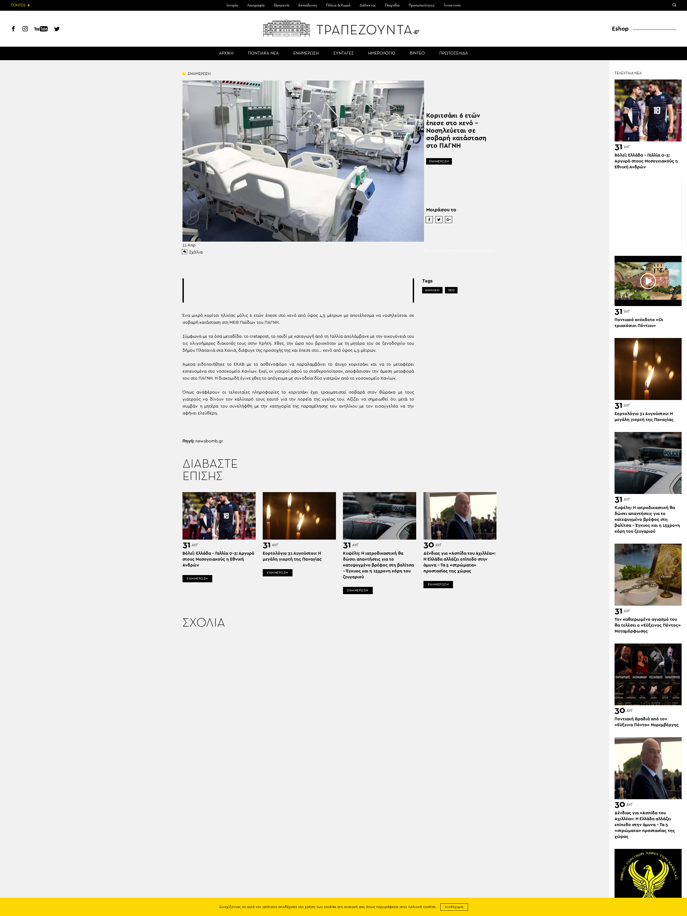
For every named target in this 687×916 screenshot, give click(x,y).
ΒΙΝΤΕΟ (417, 53)
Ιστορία (232, 5)
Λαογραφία (256, 5)
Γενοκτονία (452, 5)
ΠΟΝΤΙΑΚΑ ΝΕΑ (263, 53)
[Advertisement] (298, 290)
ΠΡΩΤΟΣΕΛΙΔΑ (453, 53)
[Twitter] (57, 29)
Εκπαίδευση (307, 5)
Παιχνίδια (392, 5)
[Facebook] (13, 29)
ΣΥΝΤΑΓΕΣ (343, 53)
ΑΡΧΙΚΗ (226, 53)
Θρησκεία (281, 5)
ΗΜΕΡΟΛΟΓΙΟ (381, 53)
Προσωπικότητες (422, 5)
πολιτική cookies (422, 907)
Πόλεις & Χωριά (338, 5)
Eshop (620, 29)
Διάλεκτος (368, 5)
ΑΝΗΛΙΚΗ (432, 290)
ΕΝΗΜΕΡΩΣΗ (306, 53)
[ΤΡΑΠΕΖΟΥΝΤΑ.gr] (343, 28)
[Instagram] (25, 29)
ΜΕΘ (451, 290)
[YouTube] (41, 29)
